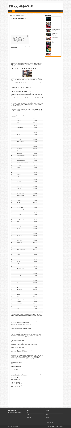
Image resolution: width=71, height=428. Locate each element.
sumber (20, 105)
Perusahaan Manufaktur (49, 422)
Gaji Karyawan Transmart (55, 25)
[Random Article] (62, 11)
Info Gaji (14, 15)
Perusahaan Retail (48, 419)
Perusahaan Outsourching (49, 420)
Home (10, 11)
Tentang (28, 414)
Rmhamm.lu (53, 426)
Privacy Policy (29, 417)
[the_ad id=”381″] (13, 326)
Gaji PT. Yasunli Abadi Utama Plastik (16, 37)
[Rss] (62, 2)
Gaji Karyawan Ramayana (55, 37)
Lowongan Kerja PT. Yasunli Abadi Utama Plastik (19, 38)
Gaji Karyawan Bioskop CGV (56, 41)
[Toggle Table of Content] (27, 36)
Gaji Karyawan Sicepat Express (56, 29)
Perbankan (47, 417)
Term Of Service (29, 420)
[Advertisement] (27, 27)
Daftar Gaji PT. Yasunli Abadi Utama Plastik (19, 40)
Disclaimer (28, 419)
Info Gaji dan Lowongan (21, 6)
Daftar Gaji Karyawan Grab (55, 48)
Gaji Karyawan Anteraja (55, 44)
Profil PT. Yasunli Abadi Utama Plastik (17, 39)
